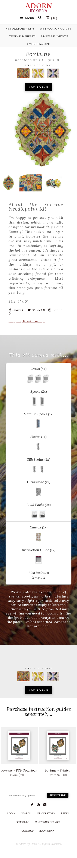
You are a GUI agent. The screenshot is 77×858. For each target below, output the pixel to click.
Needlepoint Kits (20, 28)
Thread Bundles (22, 36)
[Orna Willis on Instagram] (45, 805)
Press (65, 813)
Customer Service (47, 822)
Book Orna (46, 830)
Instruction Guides (55, 28)
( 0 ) (54, 18)
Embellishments (54, 36)
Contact (27, 830)
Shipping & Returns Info (27, 321)
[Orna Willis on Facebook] (32, 805)
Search (26, 813)
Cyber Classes (38, 43)
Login (11, 813)
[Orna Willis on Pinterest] (38, 805)
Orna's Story (46, 813)
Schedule (22, 822)
